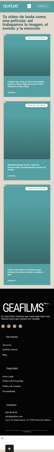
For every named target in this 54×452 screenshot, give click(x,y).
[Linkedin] (14, 326)
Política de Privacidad (13, 381)
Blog (5, 355)
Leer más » (12, 93)
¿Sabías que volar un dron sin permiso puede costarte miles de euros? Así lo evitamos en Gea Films (26, 84)
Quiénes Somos (10, 349)
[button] (29, 6)
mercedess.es (27, 431)
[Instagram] (20, 326)
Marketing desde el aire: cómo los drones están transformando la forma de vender (27, 167)
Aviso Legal (8, 376)
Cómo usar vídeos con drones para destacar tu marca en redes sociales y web (25, 272)
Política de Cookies (12, 386)
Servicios (7, 345)
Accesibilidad (9, 391)
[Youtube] (9, 326)
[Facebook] (3, 326)
